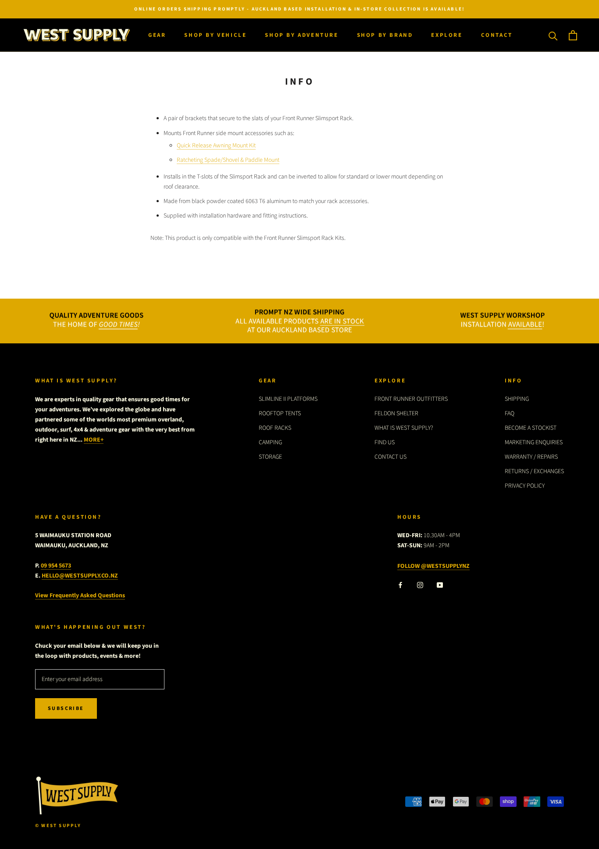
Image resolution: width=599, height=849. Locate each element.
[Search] (553, 35)
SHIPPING (517, 399)
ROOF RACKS (275, 428)
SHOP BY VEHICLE (215, 35)
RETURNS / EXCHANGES (534, 471)
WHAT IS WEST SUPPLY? (403, 428)
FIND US (384, 442)
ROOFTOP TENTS (280, 413)
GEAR (157, 35)
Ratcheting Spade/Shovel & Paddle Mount (228, 160)
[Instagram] (420, 585)
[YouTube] (440, 585)
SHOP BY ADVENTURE (301, 35)
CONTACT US (390, 457)
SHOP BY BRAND (385, 35)
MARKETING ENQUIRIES (534, 442)
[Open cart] (573, 35)
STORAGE (270, 457)
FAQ (509, 413)
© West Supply (58, 825)
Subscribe (66, 708)
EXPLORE (446, 35)
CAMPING (270, 442)
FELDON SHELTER (396, 413)
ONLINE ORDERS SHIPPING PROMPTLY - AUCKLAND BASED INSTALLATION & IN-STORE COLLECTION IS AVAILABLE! (299, 9)
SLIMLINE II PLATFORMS (288, 399)
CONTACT (497, 35)
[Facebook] (400, 585)
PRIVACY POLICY (525, 486)
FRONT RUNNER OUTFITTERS (411, 399)
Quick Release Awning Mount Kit (216, 145)
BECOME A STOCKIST (530, 428)
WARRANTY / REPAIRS (531, 457)
